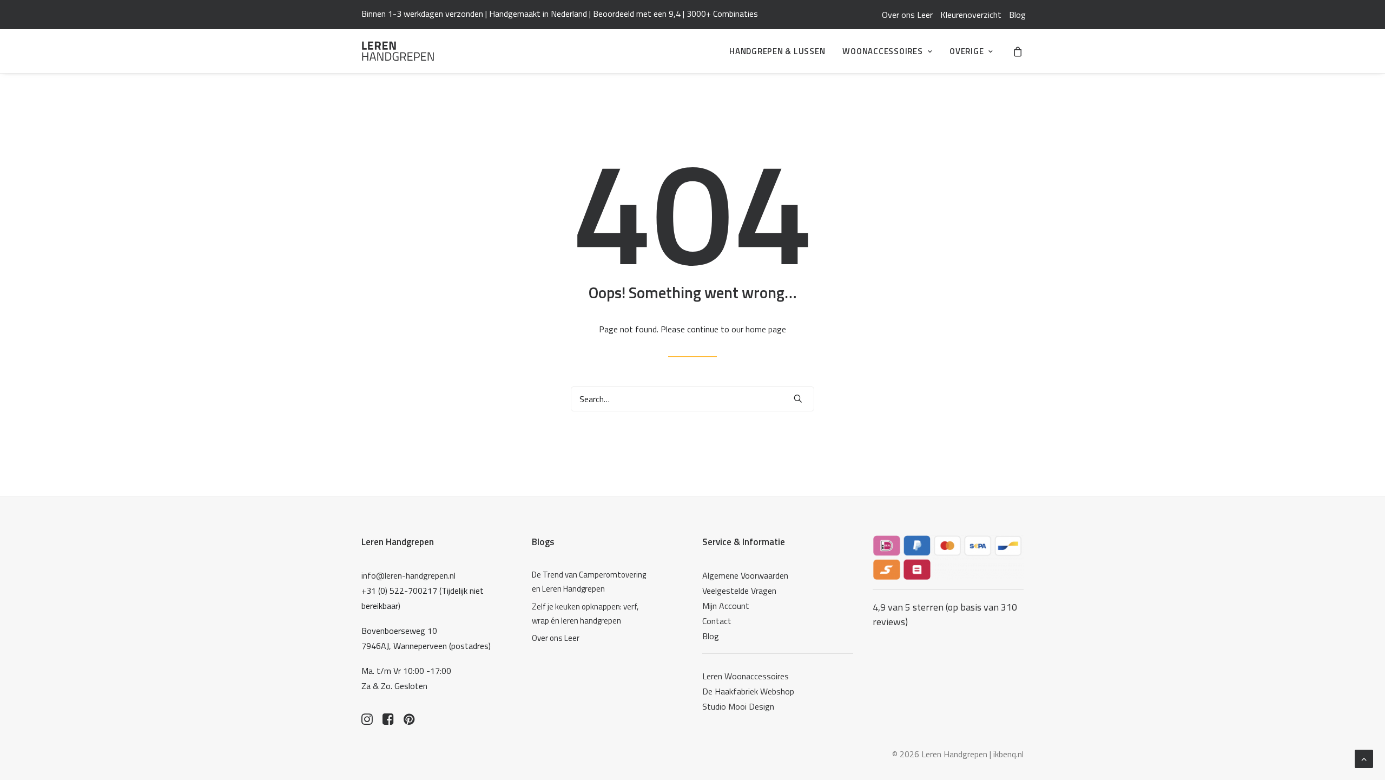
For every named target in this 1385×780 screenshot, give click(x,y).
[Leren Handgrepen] (397, 51)
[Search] (692, 398)
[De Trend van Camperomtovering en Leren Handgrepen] (592, 582)
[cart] (1018, 51)
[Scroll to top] (1364, 757)
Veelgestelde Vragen (739, 590)
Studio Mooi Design (738, 706)
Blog (1017, 14)
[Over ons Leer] (592, 638)
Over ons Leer (907, 14)
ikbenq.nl (1008, 754)
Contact (716, 620)
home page (766, 329)
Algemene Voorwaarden (745, 575)
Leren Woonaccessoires (745, 676)
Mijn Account (725, 605)
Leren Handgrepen (397, 542)
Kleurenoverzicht (970, 14)
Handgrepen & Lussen (777, 51)
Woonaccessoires (882, 51)
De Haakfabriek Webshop (748, 691)
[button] (798, 398)
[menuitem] (907, 14)
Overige (966, 51)
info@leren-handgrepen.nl (408, 575)
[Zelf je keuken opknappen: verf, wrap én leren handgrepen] (592, 614)
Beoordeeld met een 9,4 (637, 13)
